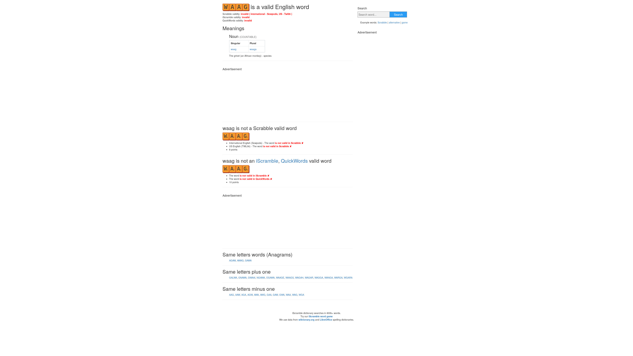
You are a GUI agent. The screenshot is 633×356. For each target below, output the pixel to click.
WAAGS (290, 277)
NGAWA (261, 277)
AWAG (240, 260)
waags (253, 49)
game (405, 22)
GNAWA (242, 277)
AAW (237, 294)
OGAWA (270, 277)
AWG (262, 294)
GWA (282, 294)
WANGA (328, 277)
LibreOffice (326, 319)
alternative (394, 22)
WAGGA (319, 277)
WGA (301, 294)
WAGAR (309, 277)
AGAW (232, 260)
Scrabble (382, 22)
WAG (294, 294)
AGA (243, 294)
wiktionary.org (307, 319)
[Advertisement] (288, 95)
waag (233, 49)
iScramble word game (321, 316)
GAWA (248, 260)
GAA (269, 294)
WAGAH (299, 277)
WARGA (338, 277)
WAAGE (280, 277)
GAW (275, 294)
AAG (231, 294)
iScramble (267, 160)
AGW (250, 294)
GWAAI (251, 277)
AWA (256, 294)
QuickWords (294, 160)
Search (398, 14)
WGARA (348, 277)
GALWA (233, 277)
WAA (288, 294)
